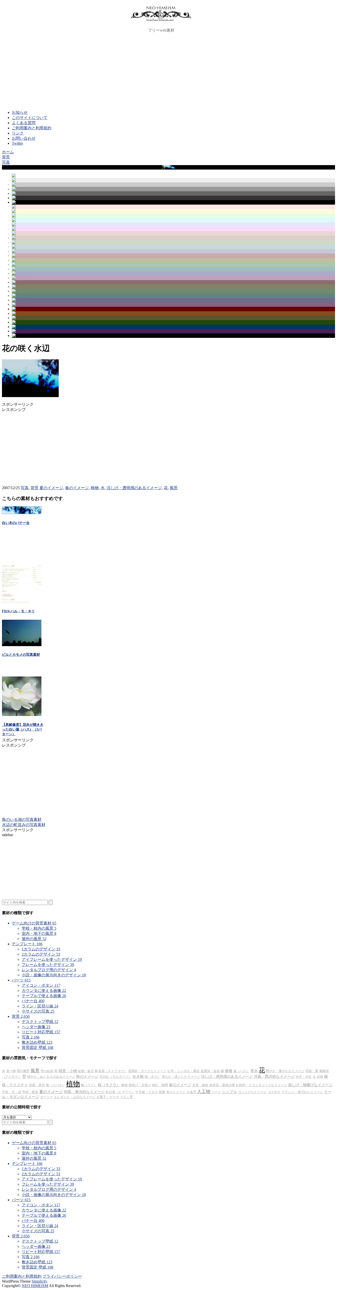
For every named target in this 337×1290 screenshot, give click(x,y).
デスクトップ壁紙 (40, 1022)
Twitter (17, 143)
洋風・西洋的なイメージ (274, 1076)
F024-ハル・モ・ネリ (18, 611)
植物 (95, 488)
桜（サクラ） (109, 1085)
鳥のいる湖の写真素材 (21, 819)
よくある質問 (24, 123)
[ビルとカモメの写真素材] (21, 645)
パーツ (21, 980)
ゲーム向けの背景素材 (34, 923)
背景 (34, 488)
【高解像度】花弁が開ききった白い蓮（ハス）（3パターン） (22, 729)
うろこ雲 (126, 1097)
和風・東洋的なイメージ (84, 1092)
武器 (320, 1076)
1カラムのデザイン (41, 949)
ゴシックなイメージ (252, 1092)
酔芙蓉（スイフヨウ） (111, 1071)
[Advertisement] (168, 71)
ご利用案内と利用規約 (31, 128)
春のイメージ (77, 488)
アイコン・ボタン (41, 985)
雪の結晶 (46, 1071)
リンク (18, 133)
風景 (174, 488)
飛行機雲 (23, 1071)
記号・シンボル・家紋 (184, 1071)
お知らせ (20, 112)
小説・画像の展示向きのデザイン (54, 975)
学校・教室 (30, 1092)
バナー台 (33, 1001)
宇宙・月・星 (11, 1092)
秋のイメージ (87, 1076)
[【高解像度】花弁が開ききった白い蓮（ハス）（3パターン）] (21, 714)
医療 (162, 1092)
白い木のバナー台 (16, 523)
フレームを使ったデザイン (48, 965)
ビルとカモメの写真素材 (21, 654)
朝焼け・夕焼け (140, 1085)
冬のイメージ (176, 1092)
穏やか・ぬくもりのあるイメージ (51, 1076)
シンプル (229, 1092)
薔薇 (228, 1071)
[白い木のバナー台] (21, 513)
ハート (216, 1092)
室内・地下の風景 (39, 933)
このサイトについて (29, 118)
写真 (25, 488)
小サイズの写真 (38, 1011)
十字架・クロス (146, 1092)
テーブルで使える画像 (44, 996)
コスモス (274, 1092)
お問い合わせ (24, 138)
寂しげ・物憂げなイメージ (310, 1085)
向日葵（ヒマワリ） (120, 1092)
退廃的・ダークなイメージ (147, 1071)
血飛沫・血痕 (210, 1071)
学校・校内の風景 (39, 928)
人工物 (203, 1091)
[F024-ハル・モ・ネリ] (21, 601)
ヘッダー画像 (36, 1027)
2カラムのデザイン (41, 954)
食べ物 (11, 1071)
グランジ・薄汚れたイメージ (302, 1092)
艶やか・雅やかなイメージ (285, 1071)
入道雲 (191, 1092)
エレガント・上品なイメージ (74, 1097)
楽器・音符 (37, 1085)
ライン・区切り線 (40, 1006)
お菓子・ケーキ (107, 1097)
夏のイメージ (51, 488)
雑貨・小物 (67, 1071)
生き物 (138, 1076)
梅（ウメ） (89, 1085)
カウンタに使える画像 (44, 990)
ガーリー (46, 1097)
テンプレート (27, 944)
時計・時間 (160, 1085)
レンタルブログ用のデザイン (49, 970)
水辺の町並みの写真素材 (23, 825)
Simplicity (39, 1281)
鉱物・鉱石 (86, 1071)
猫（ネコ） (153, 1076)
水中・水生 (304, 1076)
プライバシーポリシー (62, 1276)
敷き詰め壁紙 (37, 1042)
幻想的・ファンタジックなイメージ (261, 1085)
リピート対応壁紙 (41, 1032)
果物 (124, 1085)
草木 (254, 1071)
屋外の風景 (34, 939)
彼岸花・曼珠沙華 (222, 1085)
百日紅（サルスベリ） (115, 1076)
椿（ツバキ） (55, 1085)
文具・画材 (200, 1085)
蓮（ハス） (241, 1071)
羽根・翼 (311, 1071)
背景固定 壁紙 (37, 1047)
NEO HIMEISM (35, 1286)
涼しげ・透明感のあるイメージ (134, 488)
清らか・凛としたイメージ (181, 1076)
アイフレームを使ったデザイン (52, 959)
